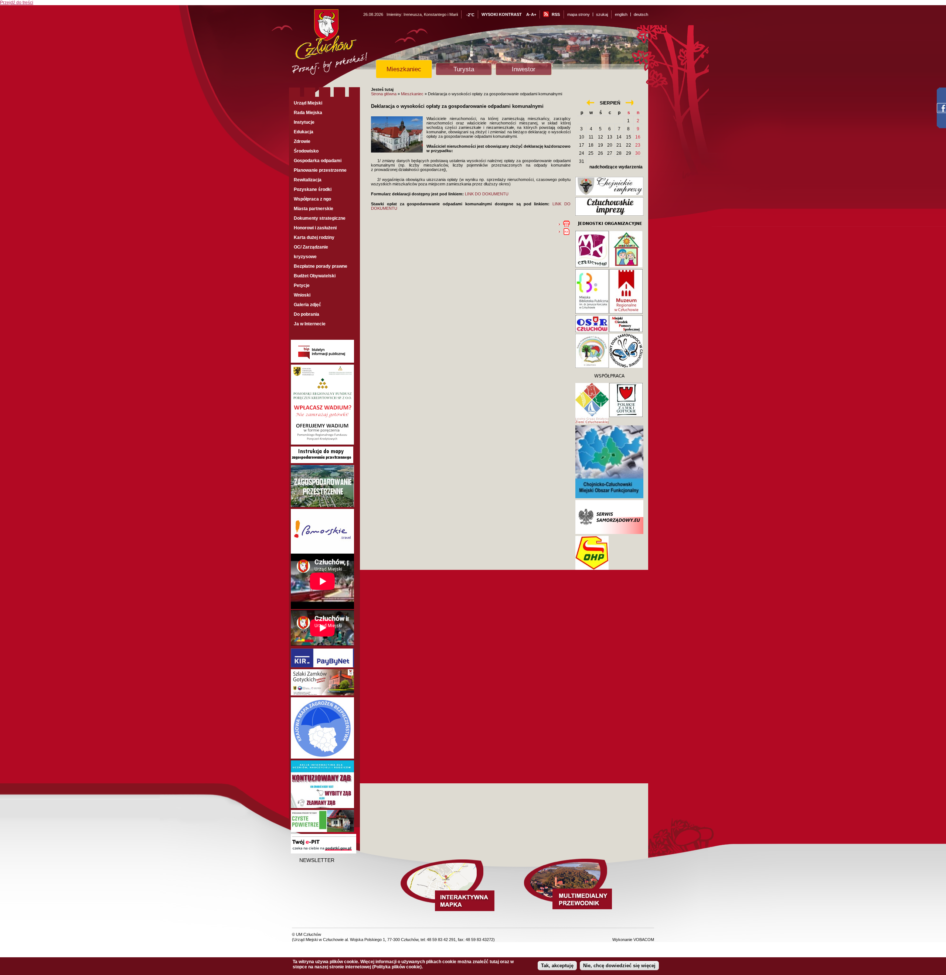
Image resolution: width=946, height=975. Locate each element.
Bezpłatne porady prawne (320, 266)
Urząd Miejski (308, 103)
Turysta (463, 69)
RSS (556, 14)
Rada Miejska (308, 112)
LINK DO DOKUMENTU (486, 194)
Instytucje (304, 122)
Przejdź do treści (16, 2)
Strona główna (384, 94)
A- (528, 14)
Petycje (302, 285)
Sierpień (610, 103)
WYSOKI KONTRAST (501, 14)
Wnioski (302, 295)
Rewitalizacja (307, 179)
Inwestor (523, 69)
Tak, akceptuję (557, 965)
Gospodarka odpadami (317, 160)
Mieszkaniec (404, 69)
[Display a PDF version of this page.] (566, 231)
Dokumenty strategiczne (320, 218)
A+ (533, 14)
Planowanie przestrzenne (320, 170)
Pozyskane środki (312, 189)
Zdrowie (302, 141)
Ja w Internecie (310, 323)
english (621, 14)
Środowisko (306, 151)
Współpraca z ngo (312, 199)
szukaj (602, 14)
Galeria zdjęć (307, 304)
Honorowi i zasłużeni (315, 227)
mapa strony (578, 14)
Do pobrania (306, 314)
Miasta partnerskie (313, 208)
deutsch (641, 14)
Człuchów (343, 45)
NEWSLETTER (316, 860)
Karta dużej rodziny (314, 237)
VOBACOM (643, 939)
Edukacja (303, 131)
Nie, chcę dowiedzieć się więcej (619, 965)
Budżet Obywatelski (315, 275)
